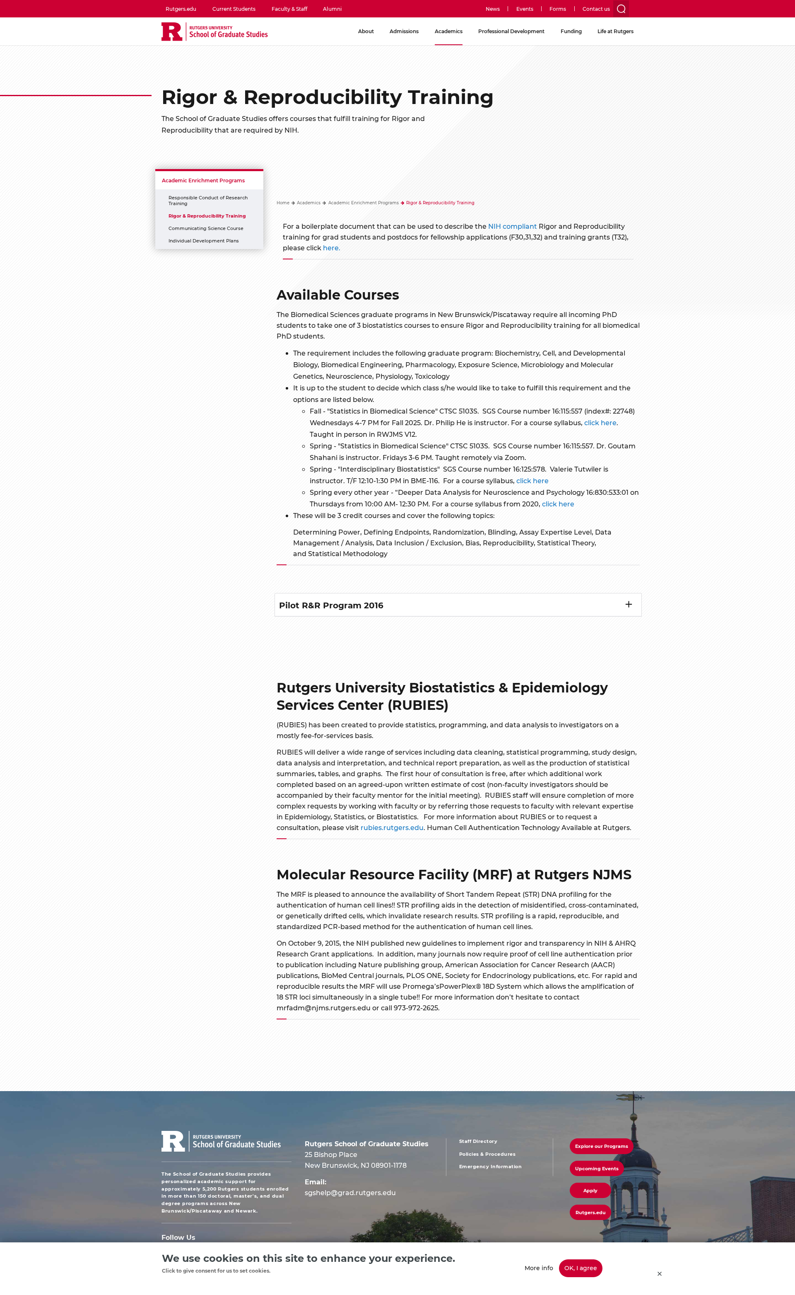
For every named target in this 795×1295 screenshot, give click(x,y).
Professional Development (511, 31)
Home (283, 203)
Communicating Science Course (206, 228)
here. (331, 247)
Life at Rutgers (615, 31)
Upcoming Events (597, 1168)
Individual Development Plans (204, 240)
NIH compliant (512, 226)
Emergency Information (490, 1166)
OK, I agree (580, 1268)
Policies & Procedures (487, 1154)
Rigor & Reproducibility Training (207, 216)
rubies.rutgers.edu (392, 827)
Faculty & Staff (289, 8)
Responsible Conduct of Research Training (208, 200)
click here (600, 422)
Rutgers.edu (181, 8)
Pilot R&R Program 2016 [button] (331, 604)
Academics (449, 31)
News (493, 8)
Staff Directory (478, 1141)
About (366, 31)
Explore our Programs (601, 1146)
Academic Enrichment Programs (203, 180)
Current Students (233, 8)
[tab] (458, 605)
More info (539, 1268)
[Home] (214, 32)
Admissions (404, 31)
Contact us (596, 8)
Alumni (332, 8)
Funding (571, 31)
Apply (590, 1190)
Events (524, 8)
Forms (557, 8)
